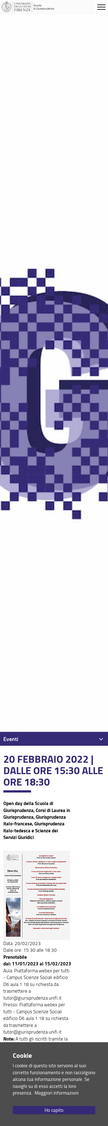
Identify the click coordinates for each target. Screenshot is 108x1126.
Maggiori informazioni (57, 1093)
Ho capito (54, 1110)
